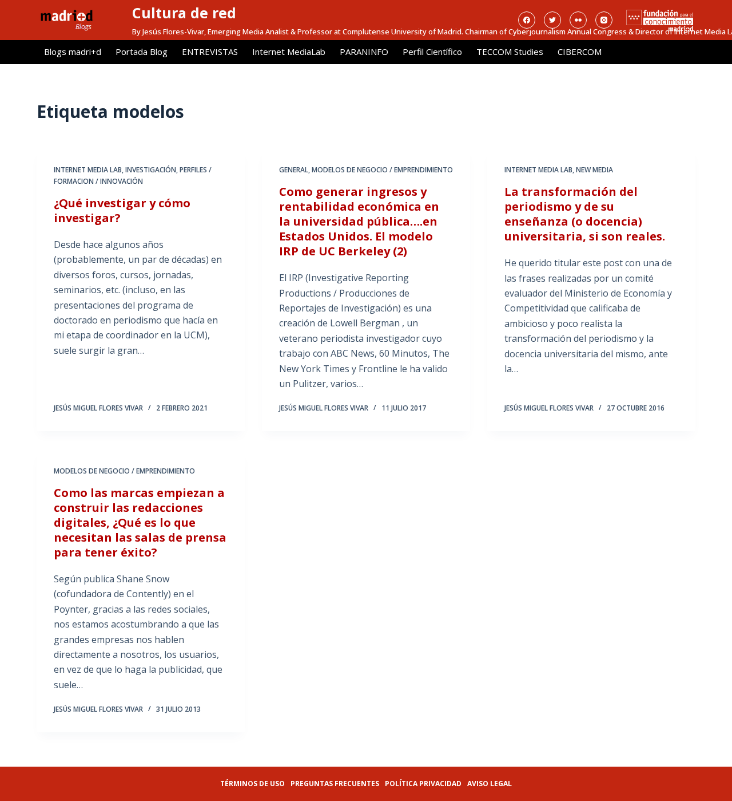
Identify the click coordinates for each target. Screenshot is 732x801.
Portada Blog (142, 51)
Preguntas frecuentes (335, 783)
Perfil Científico (432, 51)
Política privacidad (423, 783)
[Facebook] (526, 20)
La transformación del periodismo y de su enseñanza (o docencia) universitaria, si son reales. (584, 214)
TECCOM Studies (509, 51)
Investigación (150, 170)
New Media (594, 170)
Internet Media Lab (88, 170)
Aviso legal (489, 783)
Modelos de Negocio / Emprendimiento (382, 170)
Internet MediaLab (288, 51)
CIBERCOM (580, 51)
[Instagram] (603, 20)
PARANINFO (364, 51)
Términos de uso (252, 783)
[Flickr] (578, 20)
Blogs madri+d (72, 51)
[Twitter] (552, 20)
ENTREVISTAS (210, 51)
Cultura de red (184, 12)
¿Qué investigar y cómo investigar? (122, 210)
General (293, 170)
